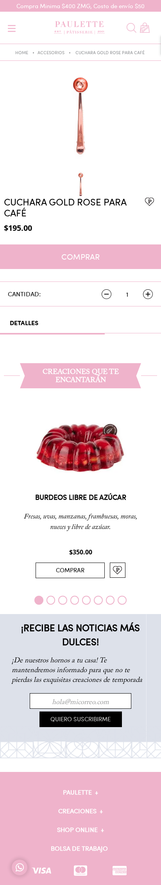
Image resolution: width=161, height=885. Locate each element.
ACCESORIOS (51, 52)
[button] (38, 600)
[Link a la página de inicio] (29, 53)
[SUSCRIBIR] (80, 719)
